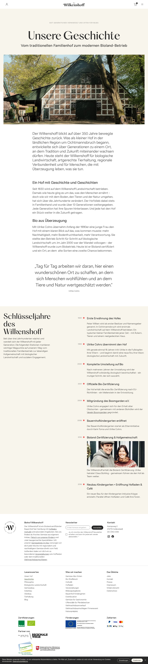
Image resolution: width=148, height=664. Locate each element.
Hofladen (53, 529)
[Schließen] (145, 660)
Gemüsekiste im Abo (40, 543)
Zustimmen (137, 660)
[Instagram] (108, 536)
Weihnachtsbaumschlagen (35, 559)
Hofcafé (27, 532)
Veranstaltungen (42, 554)
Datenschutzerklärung (20, 661)
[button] (142, 4)
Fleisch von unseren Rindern (43, 537)
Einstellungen (123, 660)
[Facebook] (112, 536)
